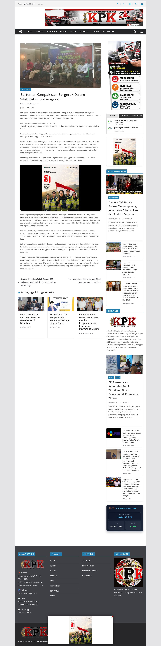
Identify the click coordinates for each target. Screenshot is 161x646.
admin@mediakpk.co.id (27, 604)
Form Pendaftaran (90, 571)
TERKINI (112, 115)
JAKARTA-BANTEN (25, 89)
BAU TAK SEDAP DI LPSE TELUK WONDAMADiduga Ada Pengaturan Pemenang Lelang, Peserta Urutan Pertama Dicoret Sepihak (131, 436)
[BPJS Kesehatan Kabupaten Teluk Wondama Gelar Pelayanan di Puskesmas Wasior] (124, 364)
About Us (86, 561)
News (52, 561)
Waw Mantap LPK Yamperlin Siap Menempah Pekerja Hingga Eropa (59, 319)
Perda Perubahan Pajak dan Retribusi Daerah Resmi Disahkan (30, 319)
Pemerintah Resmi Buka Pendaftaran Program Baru (126, 128)
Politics (39, 32)
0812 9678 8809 (24, 612)
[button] (87, 31)
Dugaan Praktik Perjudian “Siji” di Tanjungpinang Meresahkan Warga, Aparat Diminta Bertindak (129, 268)
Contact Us (86, 576)
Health (73, 32)
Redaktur (37, 104)
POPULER (125, 115)
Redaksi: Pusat (127, 219)
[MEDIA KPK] (122, 316)
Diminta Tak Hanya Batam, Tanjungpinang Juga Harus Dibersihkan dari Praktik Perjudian (123, 208)
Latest (52, 596)
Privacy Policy (88, 566)
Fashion (63, 32)
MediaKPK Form (109, 32)
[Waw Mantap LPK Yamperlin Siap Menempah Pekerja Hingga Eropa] (61, 299)
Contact (95, 32)
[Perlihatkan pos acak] (141, 31)
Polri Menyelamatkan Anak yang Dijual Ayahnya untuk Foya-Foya (84, 280)
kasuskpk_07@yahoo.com (28, 601)
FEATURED (54, 591)
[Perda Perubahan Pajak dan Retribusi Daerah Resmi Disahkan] (31, 299)
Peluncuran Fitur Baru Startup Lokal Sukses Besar (126, 121)
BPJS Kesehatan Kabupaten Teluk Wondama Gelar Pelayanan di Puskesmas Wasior (123, 390)
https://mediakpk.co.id (27, 593)
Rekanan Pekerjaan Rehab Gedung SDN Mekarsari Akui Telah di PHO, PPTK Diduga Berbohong (38, 282)
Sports (30, 32)
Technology (51, 32)
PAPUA (118, 377)
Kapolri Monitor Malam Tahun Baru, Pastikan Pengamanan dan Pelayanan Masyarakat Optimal (89, 321)
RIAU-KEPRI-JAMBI (113, 197)
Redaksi (83, 32)
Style (52, 581)
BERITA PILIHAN (137, 115)
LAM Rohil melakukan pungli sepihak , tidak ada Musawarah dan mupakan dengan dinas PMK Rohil (131, 248)
